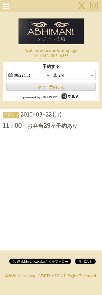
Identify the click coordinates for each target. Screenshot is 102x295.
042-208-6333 (55, 56)
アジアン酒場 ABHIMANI (38, 276)
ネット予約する (51, 87)
